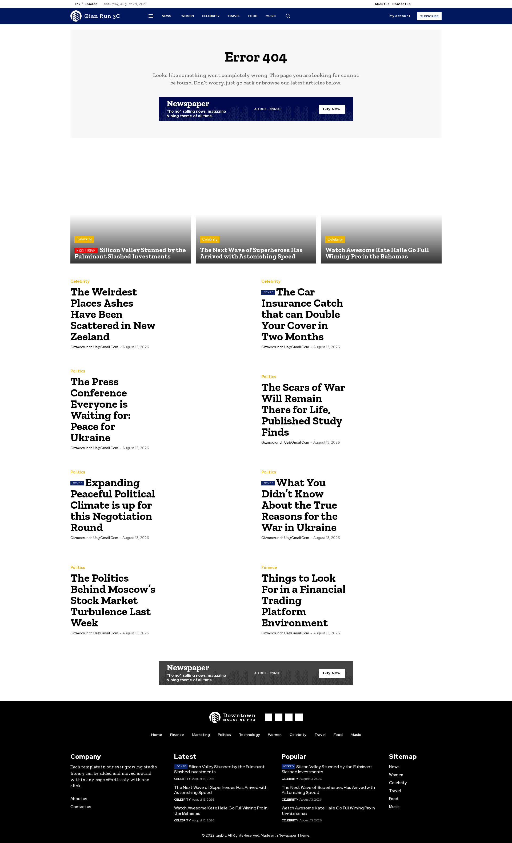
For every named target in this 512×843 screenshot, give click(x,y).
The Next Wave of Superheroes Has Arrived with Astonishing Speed (220, 790)
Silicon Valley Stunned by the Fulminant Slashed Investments (219, 769)
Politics (77, 371)
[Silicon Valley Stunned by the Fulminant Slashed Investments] (130, 204)
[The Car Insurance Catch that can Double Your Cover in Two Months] (396, 314)
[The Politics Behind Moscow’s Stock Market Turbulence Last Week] (206, 600)
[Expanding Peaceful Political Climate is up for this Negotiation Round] (206, 505)
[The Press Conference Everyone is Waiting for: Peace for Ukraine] (206, 409)
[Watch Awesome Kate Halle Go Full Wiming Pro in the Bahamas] (381, 204)
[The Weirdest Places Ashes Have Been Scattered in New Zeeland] (206, 314)
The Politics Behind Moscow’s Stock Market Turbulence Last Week (112, 600)
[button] (287, 15)
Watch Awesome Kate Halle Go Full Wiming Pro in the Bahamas (220, 810)
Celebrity (84, 239)
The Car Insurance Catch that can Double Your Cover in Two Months (302, 314)
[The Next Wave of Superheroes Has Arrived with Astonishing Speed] (256, 204)
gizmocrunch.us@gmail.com (94, 347)
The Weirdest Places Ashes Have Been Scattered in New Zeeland (112, 314)
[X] (432, 4)
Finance (269, 568)
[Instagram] (425, 4)
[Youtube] (438, 4)
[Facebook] (419, 4)
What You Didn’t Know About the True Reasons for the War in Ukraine (299, 505)
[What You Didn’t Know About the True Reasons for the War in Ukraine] (396, 505)
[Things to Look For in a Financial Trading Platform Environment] (396, 600)
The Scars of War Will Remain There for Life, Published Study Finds (303, 409)
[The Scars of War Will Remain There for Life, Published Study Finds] (396, 409)
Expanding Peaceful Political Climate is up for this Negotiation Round (112, 505)
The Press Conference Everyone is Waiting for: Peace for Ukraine (100, 409)
